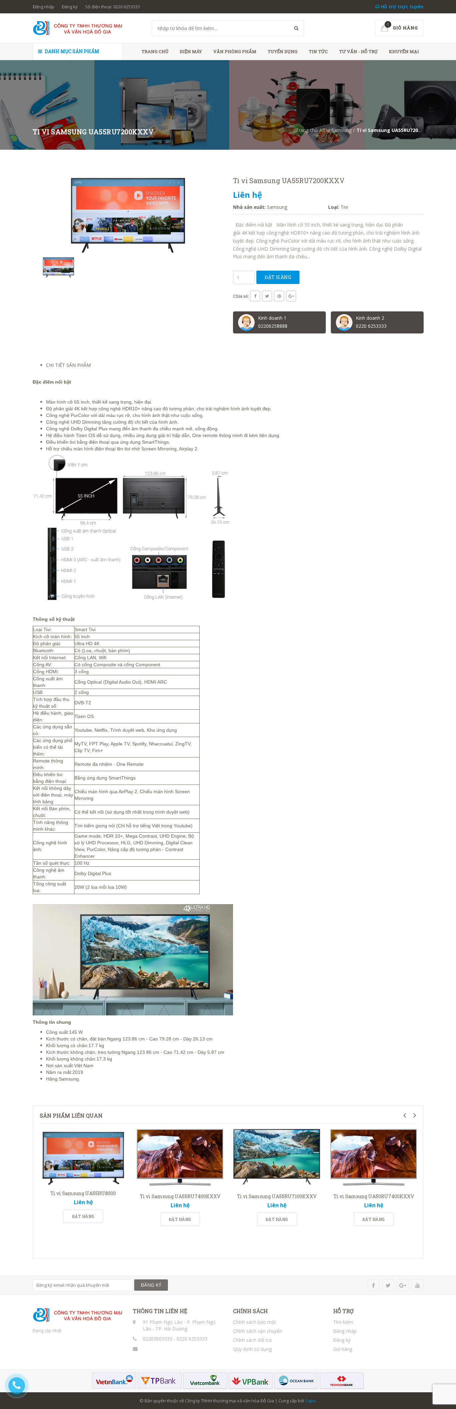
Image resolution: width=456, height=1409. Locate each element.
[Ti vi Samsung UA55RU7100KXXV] (276, 1159)
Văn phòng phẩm (234, 51)
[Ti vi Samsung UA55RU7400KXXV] (180, 1159)
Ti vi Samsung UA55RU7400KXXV (180, 1196)
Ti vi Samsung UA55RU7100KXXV (276, 1196)
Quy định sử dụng (252, 1349)
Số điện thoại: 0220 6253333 (112, 7)
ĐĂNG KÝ (151, 1285)
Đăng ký (70, 7)
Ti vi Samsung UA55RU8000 (83, 1193)
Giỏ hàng (342, 1349)
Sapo (310, 1401)
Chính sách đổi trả (252, 1340)
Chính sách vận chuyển (257, 1331)
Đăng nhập (43, 7)
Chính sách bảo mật (254, 1322)
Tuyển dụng (282, 51)
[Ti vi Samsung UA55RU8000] (83, 1158)
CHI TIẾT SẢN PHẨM (68, 365)
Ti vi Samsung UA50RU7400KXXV (373, 1196)
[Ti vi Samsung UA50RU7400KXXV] (373, 1159)
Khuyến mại (404, 51)
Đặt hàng (278, 277)
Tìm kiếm (343, 1322)
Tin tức (318, 51)
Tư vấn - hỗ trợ (358, 51)
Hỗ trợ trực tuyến (401, 6)
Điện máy (191, 51)
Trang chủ (155, 51)
